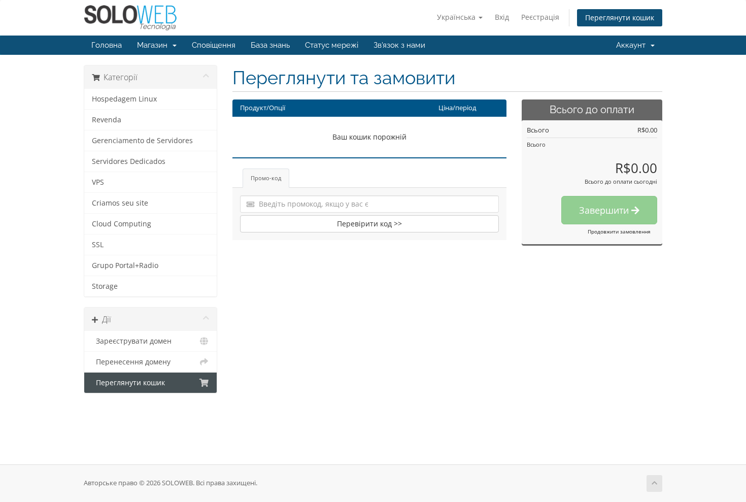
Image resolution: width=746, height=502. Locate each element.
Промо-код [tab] (266, 178)
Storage (105, 286)
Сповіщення (213, 45)
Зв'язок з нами (399, 45)
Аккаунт (633, 45)
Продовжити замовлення (619, 231)
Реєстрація (540, 17)
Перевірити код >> (369, 223)
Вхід (502, 17)
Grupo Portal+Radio (125, 265)
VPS (98, 182)
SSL (98, 244)
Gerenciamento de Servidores (142, 140)
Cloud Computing (121, 223)
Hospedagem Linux (124, 99)
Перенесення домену (131, 361)
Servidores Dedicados (128, 161)
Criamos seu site (120, 203)
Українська (457, 17)
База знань (270, 45)
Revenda (106, 119)
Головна (106, 45)
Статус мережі (331, 45)
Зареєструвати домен (132, 341)
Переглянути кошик (619, 17)
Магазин (154, 45)
